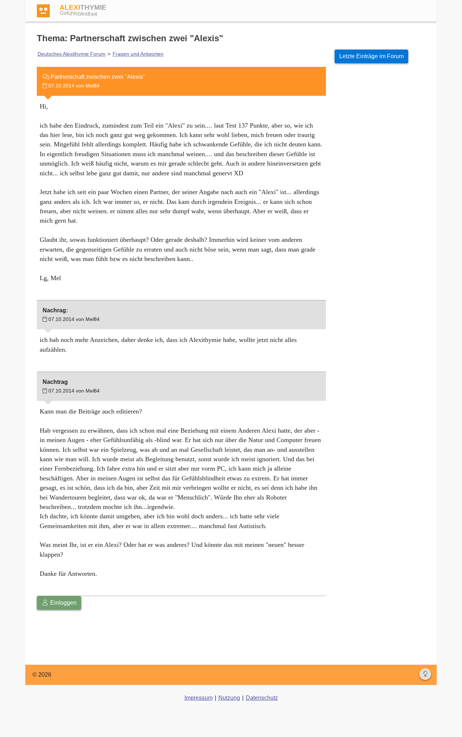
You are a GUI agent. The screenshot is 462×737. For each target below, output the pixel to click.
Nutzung (229, 698)
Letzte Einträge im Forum (371, 56)
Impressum (198, 698)
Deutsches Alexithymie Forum (71, 54)
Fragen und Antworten (138, 54)
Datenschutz (262, 698)
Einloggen (63, 603)
